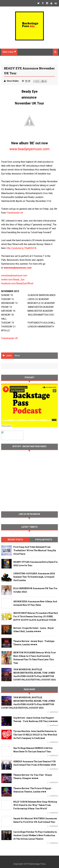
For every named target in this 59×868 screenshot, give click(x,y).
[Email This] (34, 81)
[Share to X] (40, 81)
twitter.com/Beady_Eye (12, 279)
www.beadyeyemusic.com (14, 275)
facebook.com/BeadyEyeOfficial (17, 283)
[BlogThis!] (37, 81)
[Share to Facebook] (42, 81)
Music (17, 355)
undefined (54, 712)
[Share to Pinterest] (45, 81)
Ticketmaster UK (14, 212)
